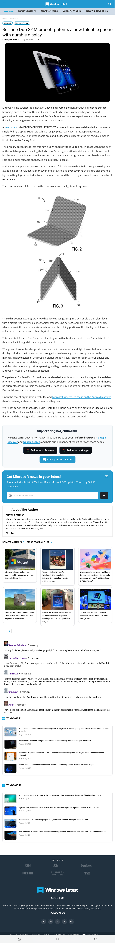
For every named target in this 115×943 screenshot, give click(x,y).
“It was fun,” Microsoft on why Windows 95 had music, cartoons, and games (94, 615)
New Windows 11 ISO (97, 10)
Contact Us (35, 934)
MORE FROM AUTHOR (38, 542)
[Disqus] (57, 677)
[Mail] (50, 921)
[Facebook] (43, 921)
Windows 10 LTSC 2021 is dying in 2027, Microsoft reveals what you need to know (53, 819)
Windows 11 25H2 (72, 10)
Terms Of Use (59, 934)
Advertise (24, 934)
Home (4, 18)
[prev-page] (5, 631)
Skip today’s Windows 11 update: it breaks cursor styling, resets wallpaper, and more (55, 740)
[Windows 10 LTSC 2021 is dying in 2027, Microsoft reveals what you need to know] (10, 823)
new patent (10, 127)
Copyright (47, 934)
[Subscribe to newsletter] (96, 939)
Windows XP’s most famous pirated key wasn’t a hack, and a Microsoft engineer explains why (20, 615)
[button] (110, 4)
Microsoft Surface (22, 23)
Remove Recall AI (27, 10)
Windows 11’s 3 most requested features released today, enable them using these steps (56, 765)
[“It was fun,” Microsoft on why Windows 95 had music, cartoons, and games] (95, 599)
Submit (104, 495)
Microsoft (7, 23)
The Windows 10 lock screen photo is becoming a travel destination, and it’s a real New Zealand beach (62, 832)
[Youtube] (71, 921)
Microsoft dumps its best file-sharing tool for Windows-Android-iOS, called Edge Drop (19, 575)
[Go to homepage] (19, 939)
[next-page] (10, 631)
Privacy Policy (73, 934)
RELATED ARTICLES (12, 542)
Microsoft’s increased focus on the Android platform (81, 397)
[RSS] (57, 921)
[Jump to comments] (57, 939)
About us (13, 934)
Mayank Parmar (12, 39)
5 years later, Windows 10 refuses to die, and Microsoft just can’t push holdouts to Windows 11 (59, 807)
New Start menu (49, 10)
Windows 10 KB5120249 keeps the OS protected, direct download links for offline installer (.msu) (60, 795)
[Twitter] (8, 533)
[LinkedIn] (14, 533)
